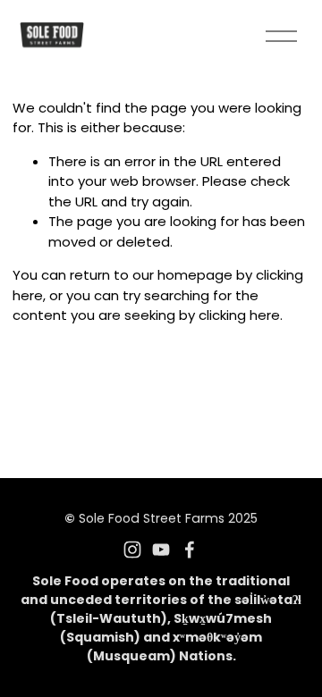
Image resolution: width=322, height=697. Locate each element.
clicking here (239, 315)
